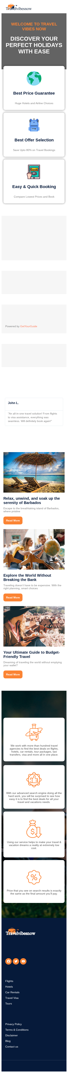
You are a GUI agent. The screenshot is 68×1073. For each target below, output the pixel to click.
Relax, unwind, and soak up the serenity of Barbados (31, 500)
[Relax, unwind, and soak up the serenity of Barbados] (34, 472)
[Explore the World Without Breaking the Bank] (34, 549)
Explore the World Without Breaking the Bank (27, 577)
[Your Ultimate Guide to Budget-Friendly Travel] (34, 626)
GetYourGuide (28, 326)
